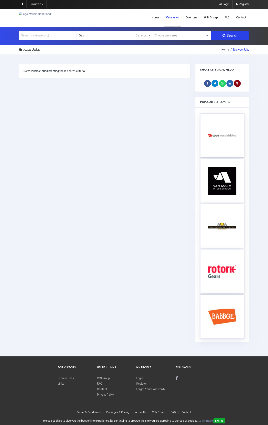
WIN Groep (211, 17)
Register (141, 383)
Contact (241, 17)
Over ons (191, 17)
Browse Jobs (66, 378)
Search (232, 35)
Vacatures (172, 17)
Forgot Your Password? (150, 389)
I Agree (219, 421)
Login (139, 378)
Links (61, 383)
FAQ (227, 17)
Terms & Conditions (89, 412)
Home (155, 17)
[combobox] (143, 35)
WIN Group (103, 378)
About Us (141, 412)
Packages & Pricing (117, 412)
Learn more (206, 420)
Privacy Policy (105, 394)
